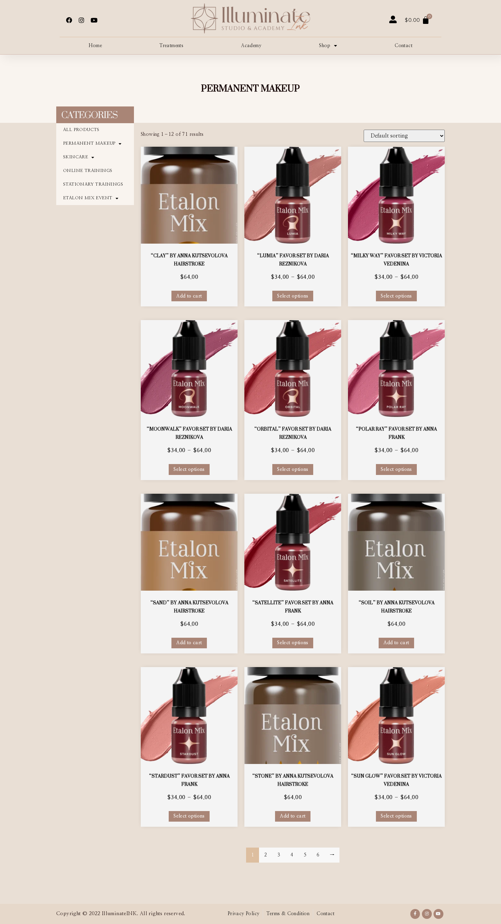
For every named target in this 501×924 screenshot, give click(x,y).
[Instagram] (81, 20)
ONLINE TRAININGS (87, 171)
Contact (403, 45)
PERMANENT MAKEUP (89, 143)
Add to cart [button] (189, 296)
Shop (325, 45)
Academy (251, 45)
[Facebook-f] (415, 914)
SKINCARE (75, 157)
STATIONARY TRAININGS (93, 184)
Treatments (171, 45)
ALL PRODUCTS (81, 130)
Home (95, 45)
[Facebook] (69, 20)
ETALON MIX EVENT (87, 198)
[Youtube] (94, 20)
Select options (292, 296)
